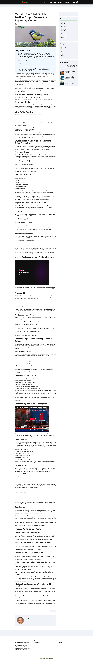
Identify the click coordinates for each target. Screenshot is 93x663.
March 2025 (63, 30)
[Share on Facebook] (51, 611)
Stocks (62, 55)
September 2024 (64, 38)
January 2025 (63, 33)
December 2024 (64, 34)
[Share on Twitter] (53, 611)
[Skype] (27, 633)
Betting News (63, 47)
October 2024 (63, 37)
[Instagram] (22, 633)
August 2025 (63, 29)
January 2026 (63, 26)
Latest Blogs (37, 642)
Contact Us (73, 2)
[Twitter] (20, 633)
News (62, 54)
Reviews (50, 2)
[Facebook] (18, 633)
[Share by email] (55, 611)
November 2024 (64, 36)
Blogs (55, 2)
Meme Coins (63, 52)
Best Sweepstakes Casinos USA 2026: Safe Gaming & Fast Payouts (71, 66)
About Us (67, 2)
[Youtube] (16, 633)
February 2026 (63, 24)
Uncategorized (64, 57)
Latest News (60, 2)
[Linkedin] (25, 633)
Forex (62, 51)
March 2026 (63, 23)
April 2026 (63, 22)
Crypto (62, 50)
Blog (62, 48)
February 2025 (63, 31)
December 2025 (64, 27)
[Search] (77, 2)
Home (45, 2)
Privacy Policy (37, 643)
